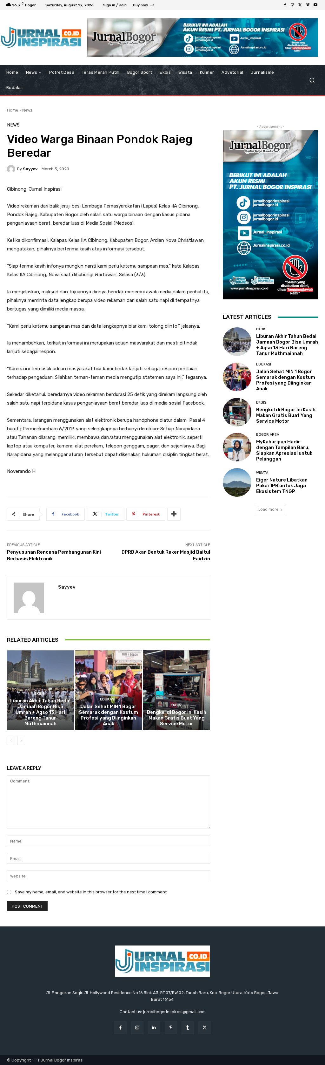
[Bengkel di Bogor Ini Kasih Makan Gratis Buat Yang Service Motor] (176, 690)
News (27, 110)
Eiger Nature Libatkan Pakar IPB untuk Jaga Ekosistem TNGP (282, 485)
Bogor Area (267, 434)
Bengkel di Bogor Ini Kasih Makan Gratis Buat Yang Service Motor (176, 718)
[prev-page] (11, 741)
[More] (174, 514)
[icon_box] (144, 6)
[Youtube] (315, 5)
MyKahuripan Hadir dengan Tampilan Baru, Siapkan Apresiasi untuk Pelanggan (284, 450)
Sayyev (30, 169)
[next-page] (21, 741)
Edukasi (108, 699)
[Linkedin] (154, 1027)
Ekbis (39, 693)
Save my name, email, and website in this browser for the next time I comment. (91, 892)
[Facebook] (285, 5)
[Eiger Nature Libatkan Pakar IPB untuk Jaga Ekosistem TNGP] (237, 482)
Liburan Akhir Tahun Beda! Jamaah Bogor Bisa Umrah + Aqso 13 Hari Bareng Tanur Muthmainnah (40, 712)
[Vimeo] (308, 5)
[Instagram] (292, 5)
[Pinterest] (171, 1027)
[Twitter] (300, 5)
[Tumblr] (188, 1027)
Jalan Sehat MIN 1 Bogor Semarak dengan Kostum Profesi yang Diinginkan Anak (108, 715)
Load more (268, 509)
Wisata (262, 472)
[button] (311, 80)
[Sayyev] (12, 169)
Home (12, 110)
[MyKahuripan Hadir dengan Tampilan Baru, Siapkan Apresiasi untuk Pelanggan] (237, 447)
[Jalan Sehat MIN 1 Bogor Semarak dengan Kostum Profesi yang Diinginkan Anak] (108, 690)
